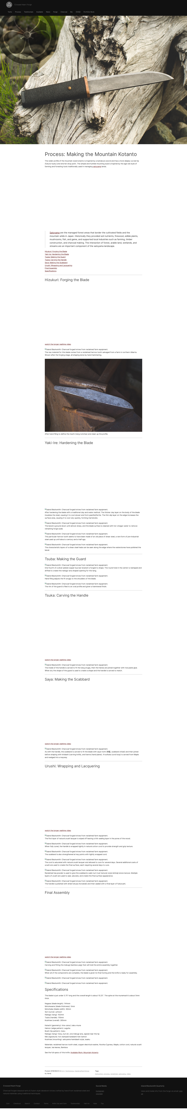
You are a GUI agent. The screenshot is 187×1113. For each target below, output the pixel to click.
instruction (99, 1074)
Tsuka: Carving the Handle (56, 260)
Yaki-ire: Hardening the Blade (57, 254)
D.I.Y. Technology (67, 1071)
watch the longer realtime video (58, 344)
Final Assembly (51, 268)
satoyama (97, 166)
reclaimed (114, 1074)
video (129, 1074)
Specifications (50, 271)
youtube (99, 1094)
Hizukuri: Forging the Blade (56, 251)
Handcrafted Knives (82, 1071)
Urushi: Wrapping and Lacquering (58, 265)
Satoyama (55, 232)
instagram (100, 1091)
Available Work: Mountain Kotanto (84, 1053)
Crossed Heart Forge (23, 5)
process (107, 1074)
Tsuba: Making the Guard (55, 257)
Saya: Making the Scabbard (56, 263)
